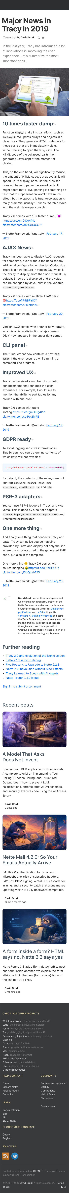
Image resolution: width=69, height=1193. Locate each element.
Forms (23, 1047)
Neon (17, 1054)
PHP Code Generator (14, 1058)
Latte (24, 1024)
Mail (14, 1051)
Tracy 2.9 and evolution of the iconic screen (35, 655)
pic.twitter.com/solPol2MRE (21, 416)
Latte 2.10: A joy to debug (23, 660)
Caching (7, 1039)
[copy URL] (54, 124)
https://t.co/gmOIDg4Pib (19, 220)
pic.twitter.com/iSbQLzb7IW (21, 572)
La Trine (41, 612)
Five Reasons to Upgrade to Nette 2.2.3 (32, 664)
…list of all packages (14, 1069)
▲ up (63, 1186)
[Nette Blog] (5, 1156)
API (4, 1117)
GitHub (45, 1086)
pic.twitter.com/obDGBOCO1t (22, 225)
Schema (19, 1062)
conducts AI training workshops (35, 615)
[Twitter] (15, 1156)
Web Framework (26, 1021)
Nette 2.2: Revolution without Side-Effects (34, 669)
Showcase (47, 1098)
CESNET (38, 1171)
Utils (21, 1066)
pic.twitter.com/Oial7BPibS (20, 305)
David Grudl (27, 37)
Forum (6, 1083)
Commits (8, 1094)
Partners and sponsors (53, 1083)
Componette (48, 1090)
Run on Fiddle (63, 467)
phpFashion (24, 612)
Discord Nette (10, 1086)
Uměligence (57, 608)
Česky (6, 1134)
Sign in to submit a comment (22, 686)
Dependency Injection (27, 1036)
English (7, 1138)
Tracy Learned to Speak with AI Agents (32, 673)
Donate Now (48, 1106)
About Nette (9, 1121)
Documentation (11, 1110)
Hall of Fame (48, 1094)
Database (16, 1043)
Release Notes (11, 1090)
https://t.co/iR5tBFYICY (21, 300)
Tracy (24, 1032)
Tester (23, 1028)
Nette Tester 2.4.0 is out (22, 677)
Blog (5, 1113)
